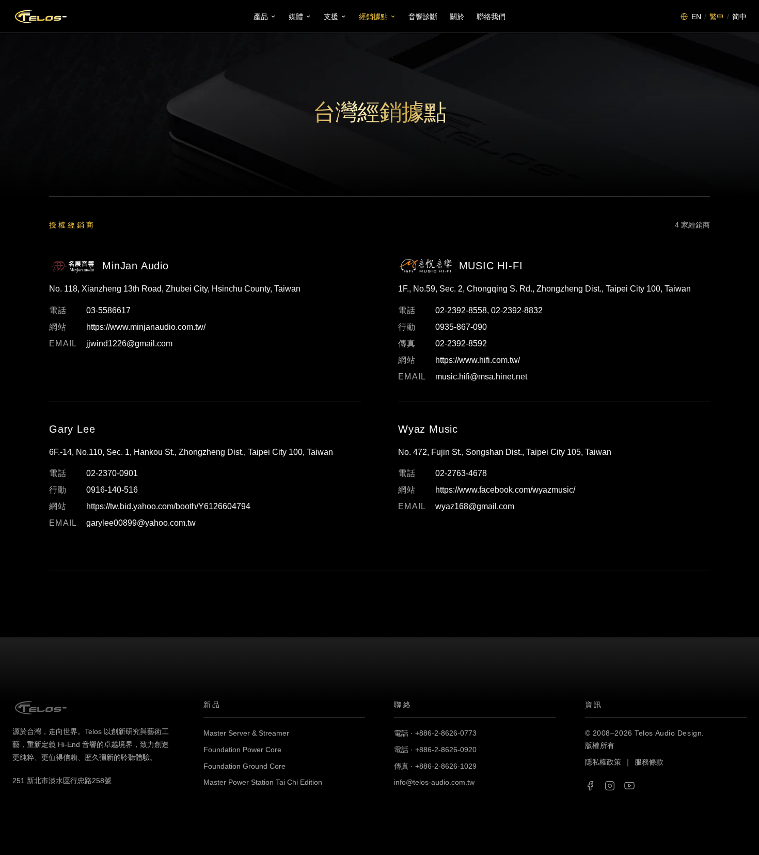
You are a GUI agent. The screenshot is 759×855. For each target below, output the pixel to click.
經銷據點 (373, 16)
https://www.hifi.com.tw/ (477, 360)
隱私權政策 (603, 762)
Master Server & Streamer (246, 733)
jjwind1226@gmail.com (129, 343)
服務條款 (649, 762)
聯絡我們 (491, 16)
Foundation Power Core (242, 749)
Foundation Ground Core (244, 766)
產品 (261, 16)
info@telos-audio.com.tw (434, 782)
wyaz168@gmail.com (474, 506)
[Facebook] (590, 786)
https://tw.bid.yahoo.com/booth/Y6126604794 (168, 506)
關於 (457, 16)
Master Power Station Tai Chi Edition (262, 782)
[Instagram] (610, 786)
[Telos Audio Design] (40, 16)
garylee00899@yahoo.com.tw (141, 522)
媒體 (296, 16)
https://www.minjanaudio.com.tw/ (145, 327)
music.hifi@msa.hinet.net (481, 376)
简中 (739, 16)
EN (696, 16)
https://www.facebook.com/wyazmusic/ (505, 489)
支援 (331, 16)
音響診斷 (422, 16)
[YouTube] (629, 786)
